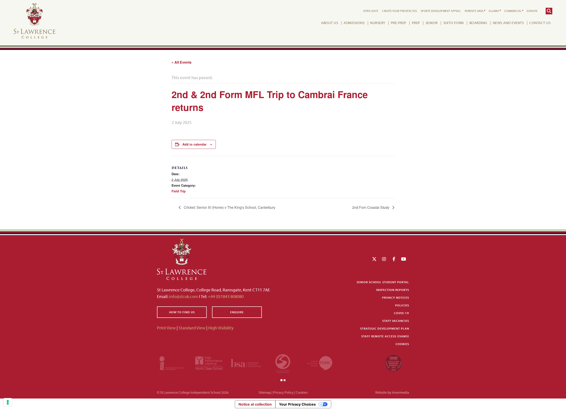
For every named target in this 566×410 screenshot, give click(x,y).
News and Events (508, 22)
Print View (166, 327)
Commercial (513, 11)
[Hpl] (208, 362)
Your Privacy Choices (297, 404)
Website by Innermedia (392, 392)
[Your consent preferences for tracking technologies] (8, 402)
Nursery (377, 22)
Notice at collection (255, 404)
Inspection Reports (392, 290)
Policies (402, 305)
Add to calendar (194, 144)
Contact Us (540, 22)
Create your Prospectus (399, 11)
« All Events (181, 62)
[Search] (549, 11)
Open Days (370, 11)
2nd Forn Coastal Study (371, 207)
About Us (329, 22)
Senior (432, 22)
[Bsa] (246, 362)
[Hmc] (319, 362)
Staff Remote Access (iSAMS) (385, 336)
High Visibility (220, 327)
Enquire (237, 312)
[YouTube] (403, 259)
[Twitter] (374, 259)
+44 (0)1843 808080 (225, 296)
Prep (416, 22)
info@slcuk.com (183, 296)
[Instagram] (384, 259)
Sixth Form (453, 22)
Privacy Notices (395, 298)
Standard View (192, 327)
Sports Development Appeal (441, 11)
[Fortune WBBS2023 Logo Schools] (393, 362)
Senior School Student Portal (383, 282)
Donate (532, 11)
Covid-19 (401, 313)
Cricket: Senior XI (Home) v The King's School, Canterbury (229, 207)
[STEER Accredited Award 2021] (283, 362)
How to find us (182, 312)
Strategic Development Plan (384, 328)
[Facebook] (393, 259)
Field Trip (179, 191)
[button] (281, 379)
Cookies (402, 344)
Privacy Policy (283, 392)
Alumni (494, 11)
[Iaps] (171, 362)
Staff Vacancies (395, 321)
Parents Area (474, 11)
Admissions (354, 22)
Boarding (478, 22)
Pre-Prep (398, 22)
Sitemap (265, 392)
